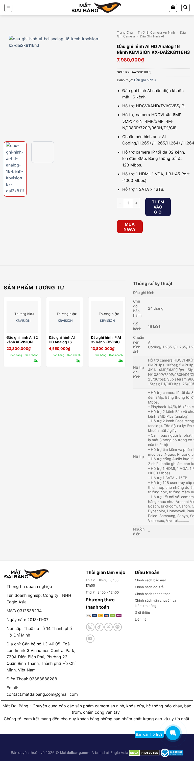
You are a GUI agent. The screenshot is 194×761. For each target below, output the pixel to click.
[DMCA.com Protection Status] (144, 752)
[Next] (105, 83)
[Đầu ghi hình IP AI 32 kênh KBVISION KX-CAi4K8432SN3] (107, 317)
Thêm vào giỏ (158, 207)
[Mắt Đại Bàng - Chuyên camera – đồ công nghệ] (97, 7)
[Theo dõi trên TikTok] (99, 627)
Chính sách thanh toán (153, 594)
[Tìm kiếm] (185, 8)
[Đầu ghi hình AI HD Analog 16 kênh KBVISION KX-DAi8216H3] (65, 317)
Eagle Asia (119, 752)
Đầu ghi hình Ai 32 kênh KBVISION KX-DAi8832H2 (22, 339)
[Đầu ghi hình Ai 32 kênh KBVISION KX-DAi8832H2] (22, 317)
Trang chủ (125, 32)
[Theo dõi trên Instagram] (90, 627)
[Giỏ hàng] (173, 8)
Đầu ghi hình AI (152, 36)
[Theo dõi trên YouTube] (90, 639)
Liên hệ (141, 619)
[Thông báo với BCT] (172, 752)
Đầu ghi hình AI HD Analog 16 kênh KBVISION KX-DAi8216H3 (62, 339)
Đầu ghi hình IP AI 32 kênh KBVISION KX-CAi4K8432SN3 (106, 339)
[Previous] (8, 83)
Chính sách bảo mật (150, 580)
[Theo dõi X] (108, 627)
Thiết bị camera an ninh (156, 32)
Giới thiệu (142, 612)
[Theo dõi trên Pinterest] (117, 627)
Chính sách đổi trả (149, 587)
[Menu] (8, 8)
